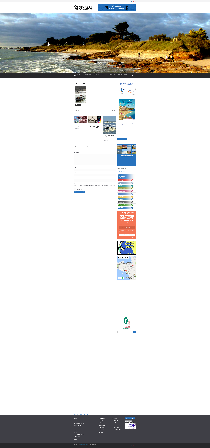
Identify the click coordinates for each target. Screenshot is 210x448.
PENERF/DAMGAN (87, 74)
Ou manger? (102, 429)
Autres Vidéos (77, 436)
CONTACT (126, 74)
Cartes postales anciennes (79, 423)
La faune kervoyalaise (78, 427)
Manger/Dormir (102, 425)
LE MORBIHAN (96, 74)
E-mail (75, 172)
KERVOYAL (79, 74)
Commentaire (77, 152)
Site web (75, 178)
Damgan (101, 420)
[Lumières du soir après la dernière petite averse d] (119, 151)
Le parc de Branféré (116, 429)
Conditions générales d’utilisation (81, 414)
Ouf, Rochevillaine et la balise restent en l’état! (109, 137)
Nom (75, 167)
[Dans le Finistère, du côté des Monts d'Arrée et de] (119, 147)
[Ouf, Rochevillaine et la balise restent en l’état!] (109, 117)
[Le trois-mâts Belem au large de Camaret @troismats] (129, 147)
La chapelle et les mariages (79, 420)
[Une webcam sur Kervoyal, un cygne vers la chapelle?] (94, 117)
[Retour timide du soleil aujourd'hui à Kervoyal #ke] (124, 147)
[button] (81, 74)
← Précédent (76, 110)
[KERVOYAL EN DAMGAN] (75, 75)
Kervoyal (75, 418)
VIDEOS (75, 432)
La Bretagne (104, 74)
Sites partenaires (112, 74)
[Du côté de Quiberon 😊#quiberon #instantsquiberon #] (134, 151)
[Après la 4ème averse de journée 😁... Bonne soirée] (134, 147)
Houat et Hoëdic (116, 427)
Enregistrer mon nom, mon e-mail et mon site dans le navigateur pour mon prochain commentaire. (94, 185)
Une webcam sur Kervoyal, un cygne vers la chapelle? (94, 126)
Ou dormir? (102, 427)
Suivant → (114, 110)
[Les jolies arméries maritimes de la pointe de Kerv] (129, 151)
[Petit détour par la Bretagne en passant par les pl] (124, 151)
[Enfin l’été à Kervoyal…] (80, 117)
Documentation (77, 430)
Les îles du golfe (116, 424)
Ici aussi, (79, 76)
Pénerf (101, 422)
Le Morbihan (115, 420)
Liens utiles (120, 74)
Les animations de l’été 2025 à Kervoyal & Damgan (95, 0)
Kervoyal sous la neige (78, 425)
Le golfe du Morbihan (117, 422)
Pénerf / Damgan (102, 418)
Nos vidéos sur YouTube (79, 434)
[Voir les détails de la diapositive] (126, 111)
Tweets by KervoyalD (121, 171)
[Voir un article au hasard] (135, 75)
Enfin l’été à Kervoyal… (78, 125)
